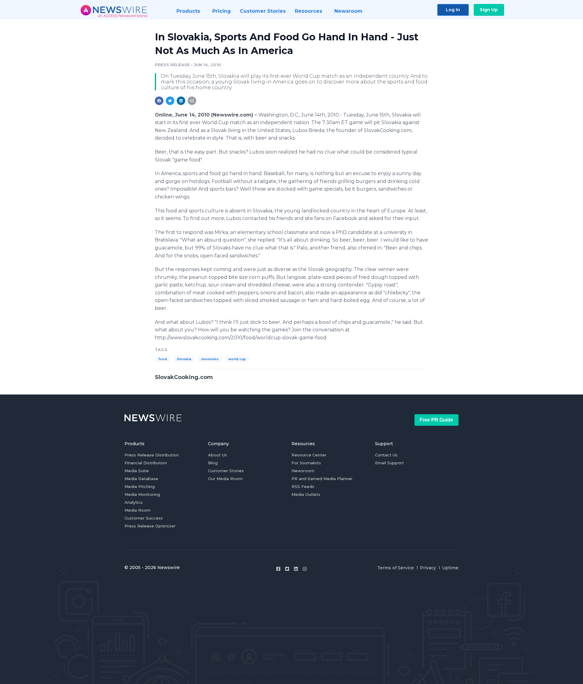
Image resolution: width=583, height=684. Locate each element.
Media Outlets (306, 494)
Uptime (450, 568)
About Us (217, 454)
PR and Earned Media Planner (322, 478)
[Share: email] (192, 101)
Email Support (389, 462)
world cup (237, 359)
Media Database (141, 478)
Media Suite (136, 470)
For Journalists (306, 462)
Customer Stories (226, 470)
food (163, 359)
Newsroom (303, 470)
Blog (213, 462)
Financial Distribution (145, 462)
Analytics (133, 502)
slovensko (210, 359)
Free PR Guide (436, 419)
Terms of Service (395, 568)
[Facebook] (278, 569)
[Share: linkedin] (181, 101)
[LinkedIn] (296, 569)
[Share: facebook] (159, 101)
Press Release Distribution (151, 454)
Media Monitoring (142, 494)
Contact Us (386, 454)
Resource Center (309, 454)
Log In (453, 9)
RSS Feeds (303, 486)
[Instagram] (305, 569)
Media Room (137, 510)
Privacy (428, 568)
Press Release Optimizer (150, 525)
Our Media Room (225, 478)
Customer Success (143, 518)
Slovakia (184, 359)
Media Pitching (139, 486)
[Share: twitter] (170, 101)
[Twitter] (287, 569)
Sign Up (489, 9)
